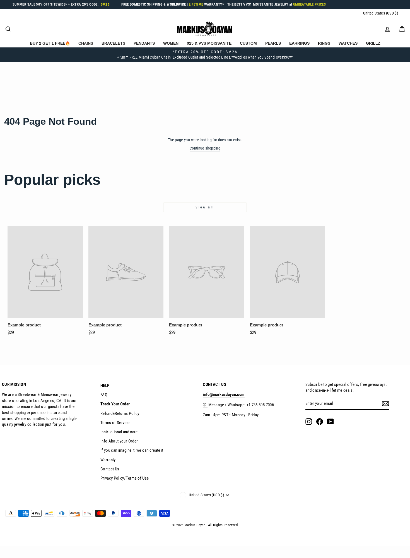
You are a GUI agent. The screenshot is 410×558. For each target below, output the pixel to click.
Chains (85, 43)
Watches (348, 43)
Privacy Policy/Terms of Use (124, 478)
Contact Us (109, 469)
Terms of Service (115, 422)
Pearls (273, 43)
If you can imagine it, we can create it (131, 450)
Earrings (299, 43)
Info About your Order (119, 441)
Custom (248, 43)
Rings (324, 43)
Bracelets (113, 43)
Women (171, 43)
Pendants (144, 43)
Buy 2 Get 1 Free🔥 (50, 43)
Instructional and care (119, 431)
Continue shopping (205, 148)
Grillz (373, 43)
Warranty (108, 459)
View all (205, 207)
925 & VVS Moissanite (209, 43)
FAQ (103, 394)
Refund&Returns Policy (119, 413)
